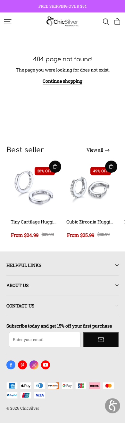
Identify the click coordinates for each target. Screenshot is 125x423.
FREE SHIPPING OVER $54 (62, 6)
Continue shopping (62, 81)
